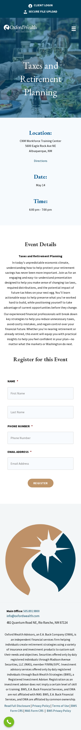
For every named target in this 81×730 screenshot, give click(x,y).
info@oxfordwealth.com (23, 616)
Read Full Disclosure (17, 706)
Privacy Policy (41, 706)
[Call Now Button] (9, 722)
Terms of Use (60, 706)
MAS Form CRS (34, 711)
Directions (40, 161)
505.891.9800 (31, 611)
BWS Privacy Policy (58, 711)
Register (40, 483)
